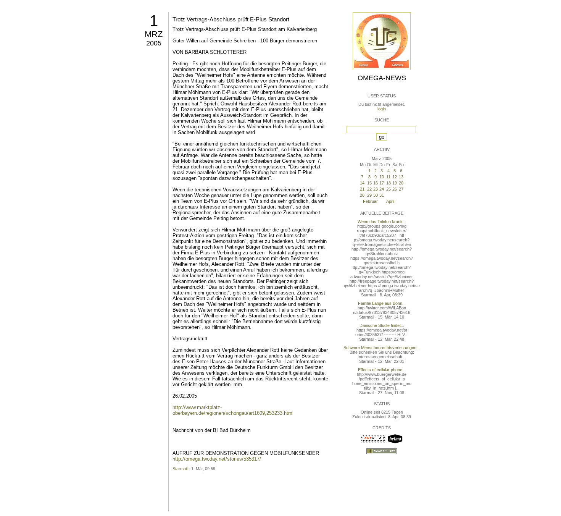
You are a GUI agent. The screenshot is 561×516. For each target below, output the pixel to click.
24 (381, 189)
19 (394, 183)
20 (401, 183)
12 (394, 177)
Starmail (179, 468)
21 (362, 189)
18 (388, 183)
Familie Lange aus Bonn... (382, 303)
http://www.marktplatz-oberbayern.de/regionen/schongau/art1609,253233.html (232, 410)
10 (381, 177)
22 (369, 189)
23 (375, 189)
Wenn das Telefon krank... (382, 221)
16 (375, 183)
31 (381, 195)
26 (394, 189)
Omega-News (382, 78)
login (381, 109)
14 (362, 183)
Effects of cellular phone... (382, 369)
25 (388, 189)
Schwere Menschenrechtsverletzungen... (381, 347)
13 (401, 177)
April (390, 201)
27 (401, 189)
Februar (370, 201)
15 (369, 183)
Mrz (154, 34)
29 (369, 195)
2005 (153, 43)
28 (362, 195)
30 (375, 195)
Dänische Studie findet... (381, 325)
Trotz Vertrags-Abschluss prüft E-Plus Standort (230, 19)
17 (381, 183)
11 (388, 177)
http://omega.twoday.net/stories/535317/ (216, 459)
